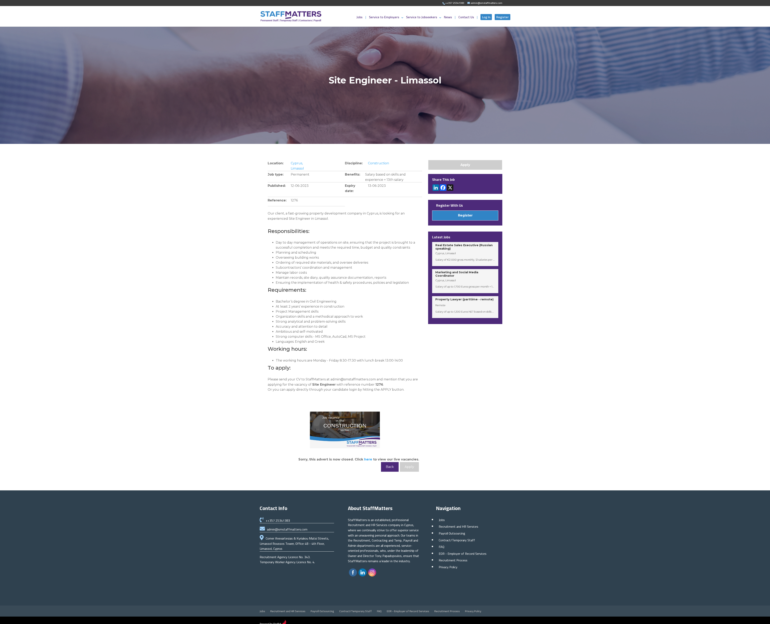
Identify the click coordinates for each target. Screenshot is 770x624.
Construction (378, 163)
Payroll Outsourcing (452, 533)
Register (502, 17)
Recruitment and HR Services (458, 526)
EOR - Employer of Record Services (462, 554)
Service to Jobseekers (421, 18)
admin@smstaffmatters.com (287, 529)
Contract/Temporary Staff (457, 540)
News (448, 18)
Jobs (360, 18)
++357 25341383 (278, 520)
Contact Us (466, 18)
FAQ (441, 547)
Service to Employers (384, 18)
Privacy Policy (448, 567)
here (368, 459)
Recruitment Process (453, 560)
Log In (486, 17)
